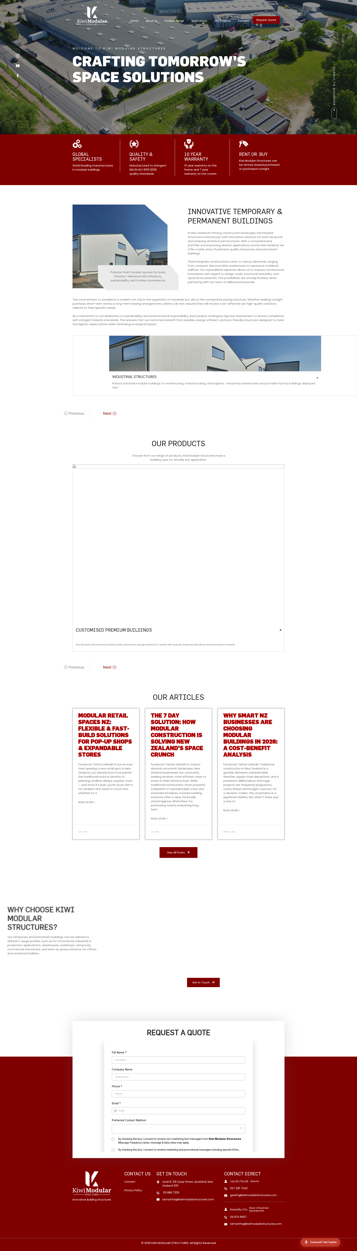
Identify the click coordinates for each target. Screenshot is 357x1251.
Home (134, 21)
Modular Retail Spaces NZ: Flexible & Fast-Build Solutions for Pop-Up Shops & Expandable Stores (105, 735)
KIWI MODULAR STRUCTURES (170, 1243)
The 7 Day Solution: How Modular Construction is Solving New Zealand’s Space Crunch (177, 735)
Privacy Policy (133, 1190)
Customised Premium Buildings (114, 630)
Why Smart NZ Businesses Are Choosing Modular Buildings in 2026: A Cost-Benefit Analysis (250, 735)
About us (151, 21)
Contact (243, 21)
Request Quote (266, 20)
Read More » (86, 802)
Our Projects (223, 21)
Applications (199, 21)
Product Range (174, 21)
